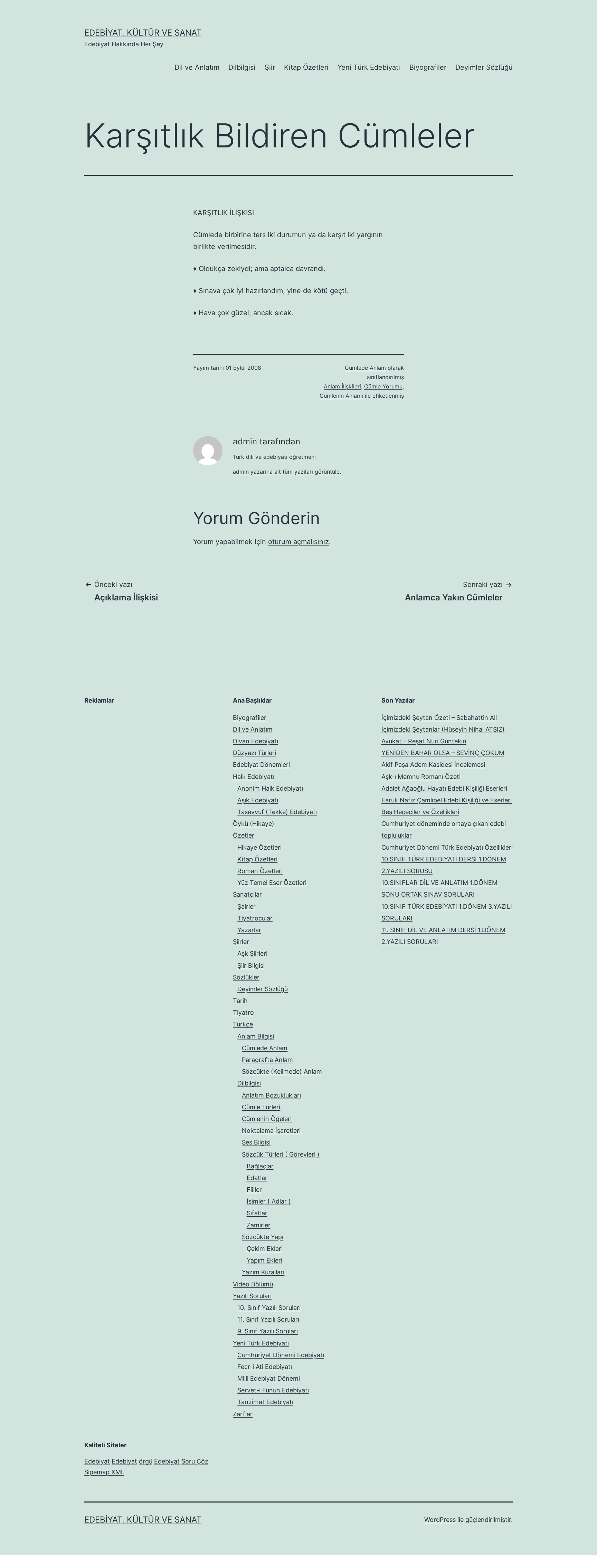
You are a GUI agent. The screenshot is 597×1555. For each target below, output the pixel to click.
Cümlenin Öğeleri (267, 1118)
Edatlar (257, 1177)
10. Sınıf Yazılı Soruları (269, 1307)
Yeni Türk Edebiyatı (369, 67)
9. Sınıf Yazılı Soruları (267, 1331)
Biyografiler (427, 67)
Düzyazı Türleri (254, 752)
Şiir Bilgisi (251, 965)
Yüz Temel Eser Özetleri (271, 882)
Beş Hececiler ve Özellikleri (420, 811)
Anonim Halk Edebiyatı (270, 788)
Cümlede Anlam (365, 367)
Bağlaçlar (260, 1166)
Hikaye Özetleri (259, 847)
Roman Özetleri (260, 871)
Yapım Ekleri (264, 1260)
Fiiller (254, 1189)
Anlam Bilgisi (255, 1036)
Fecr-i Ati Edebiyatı (264, 1366)
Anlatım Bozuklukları (271, 1095)
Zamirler (259, 1225)
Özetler (243, 835)
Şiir (270, 67)
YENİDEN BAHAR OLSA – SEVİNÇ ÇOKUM (442, 752)
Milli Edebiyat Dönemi (268, 1378)
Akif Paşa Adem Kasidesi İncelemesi (433, 764)
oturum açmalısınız (298, 542)
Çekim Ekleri (265, 1248)
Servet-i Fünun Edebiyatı (273, 1390)
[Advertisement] (136, 755)
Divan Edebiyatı (255, 741)
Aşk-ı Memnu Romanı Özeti (421, 776)
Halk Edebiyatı (253, 776)
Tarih (240, 1000)
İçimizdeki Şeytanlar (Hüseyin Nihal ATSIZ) (443, 729)
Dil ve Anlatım (196, 67)
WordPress (440, 1519)
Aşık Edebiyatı (257, 800)
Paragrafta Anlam (267, 1059)
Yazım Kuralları (263, 1272)
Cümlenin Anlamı (341, 395)
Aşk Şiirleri (252, 953)
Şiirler (241, 941)
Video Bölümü (253, 1284)
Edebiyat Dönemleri (261, 764)
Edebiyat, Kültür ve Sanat (142, 33)
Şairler (246, 906)
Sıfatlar (257, 1213)
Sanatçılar (247, 894)
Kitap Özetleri (306, 67)
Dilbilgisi (241, 67)
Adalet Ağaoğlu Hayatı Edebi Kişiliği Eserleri (444, 788)
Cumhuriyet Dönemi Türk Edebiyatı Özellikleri (447, 847)
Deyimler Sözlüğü (484, 67)
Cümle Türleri (261, 1107)
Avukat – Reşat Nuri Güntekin (423, 741)
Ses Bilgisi (256, 1142)
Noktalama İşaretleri (271, 1130)
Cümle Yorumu (383, 386)
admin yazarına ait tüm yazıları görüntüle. (287, 471)
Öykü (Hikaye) (253, 823)
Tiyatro (243, 1012)
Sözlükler (246, 977)
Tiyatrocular (255, 918)
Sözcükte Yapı (262, 1236)
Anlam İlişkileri (342, 386)
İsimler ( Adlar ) (269, 1201)
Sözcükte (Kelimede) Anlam (282, 1071)
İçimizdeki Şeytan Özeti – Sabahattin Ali (439, 717)
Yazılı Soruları (252, 1296)
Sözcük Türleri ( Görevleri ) (281, 1154)
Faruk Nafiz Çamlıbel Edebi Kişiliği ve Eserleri (446, 800)
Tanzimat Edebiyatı (265, 1402)
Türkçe (243, 1024)
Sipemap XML (104, 1472)
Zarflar (243, 1414)
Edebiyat (97, 1461)
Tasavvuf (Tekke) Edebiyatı (277, 811)
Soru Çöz (194, 1461)
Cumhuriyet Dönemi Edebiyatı (280, 1355)
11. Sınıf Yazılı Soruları (268, 1319)
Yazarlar (249, 930)
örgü (145, 1461)
